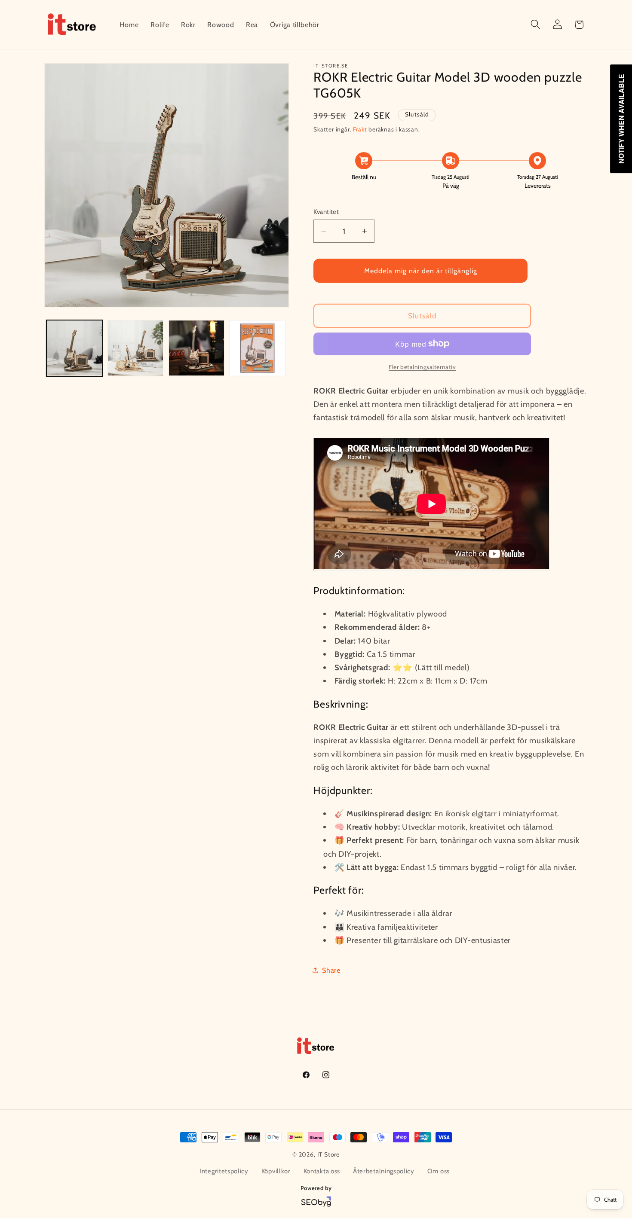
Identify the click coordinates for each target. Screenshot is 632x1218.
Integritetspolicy (224, 1171)
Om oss (438, 1171)
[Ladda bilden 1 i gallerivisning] (74, 348)
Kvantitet (326, 212)
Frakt (360, 129)
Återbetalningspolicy (383, 1171)
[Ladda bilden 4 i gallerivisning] (257, 348)
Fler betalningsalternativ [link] (422, 366)
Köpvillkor (276, 1171)
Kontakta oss (322, 1171)
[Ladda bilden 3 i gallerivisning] (196, 348)
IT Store (328, 1154)
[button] (535, 25)
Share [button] (331, 969)
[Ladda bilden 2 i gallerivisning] (135, 348)
